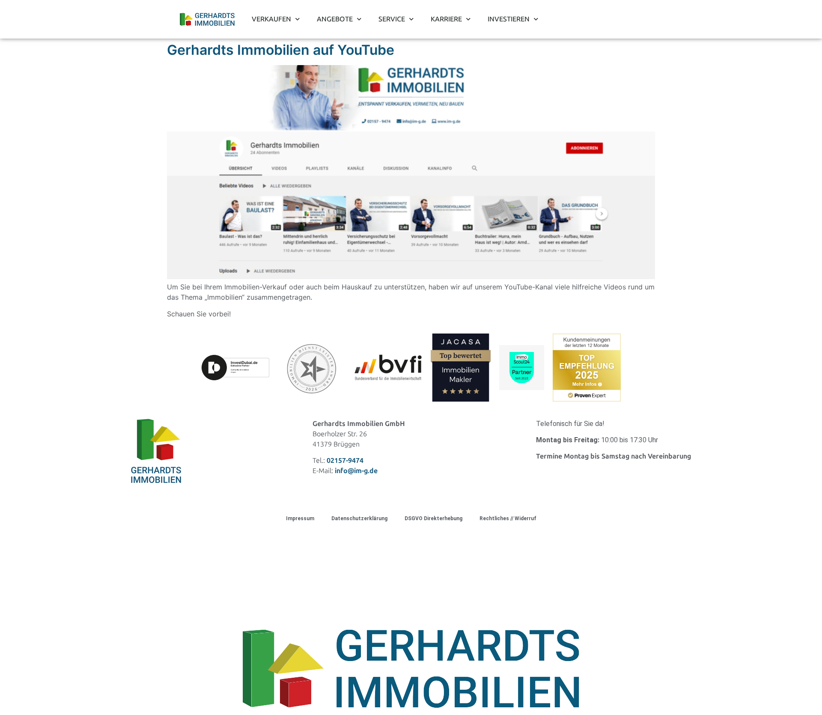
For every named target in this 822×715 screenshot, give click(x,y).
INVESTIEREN (509, 19)
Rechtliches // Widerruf (508, 518)
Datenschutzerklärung (359, 518)
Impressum (300, 518)
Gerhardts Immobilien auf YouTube (280, 50)
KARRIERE (446, 19)
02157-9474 (345, 460)
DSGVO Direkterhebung (433, 518)
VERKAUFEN (271, 19)
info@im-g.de (356, 471)
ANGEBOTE (335, 19)
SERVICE (391, 19)
